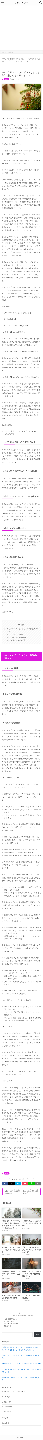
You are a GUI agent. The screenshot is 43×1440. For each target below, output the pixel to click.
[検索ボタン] (40, 2)
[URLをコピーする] (38, 1183)
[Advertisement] (21, 27)
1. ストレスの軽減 (17, 634)
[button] (5, 1183)
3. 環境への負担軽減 (18, 640)
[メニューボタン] (2, 2)
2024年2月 (7, 1402)
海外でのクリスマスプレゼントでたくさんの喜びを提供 (21, 1364)
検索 (37, 1335)
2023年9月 (7, 1411)
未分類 (6, 79)
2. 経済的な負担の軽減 (19, 637)
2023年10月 (8, 1407)
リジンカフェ (21, 2)
